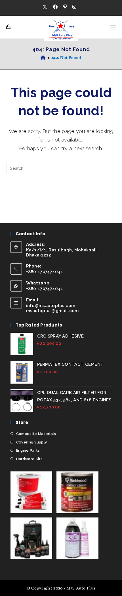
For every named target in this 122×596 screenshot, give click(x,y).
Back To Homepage (61, 192)
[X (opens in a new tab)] (46, 7)
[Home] (43, 57)
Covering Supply (31, 442)
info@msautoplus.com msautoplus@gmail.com (52, 308)
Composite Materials (36, 434)
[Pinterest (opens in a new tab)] (65, 7)
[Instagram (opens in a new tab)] (74, 7)
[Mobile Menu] (113, 27)
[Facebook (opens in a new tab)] (55, 7)
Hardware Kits (29, 459)
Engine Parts (28, 450)
